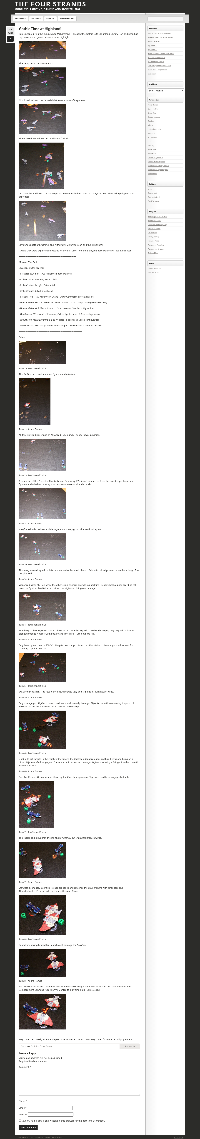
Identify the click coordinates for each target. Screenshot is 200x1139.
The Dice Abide (153, 241)
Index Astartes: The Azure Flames (160, 37)
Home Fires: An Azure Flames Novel (161, 54)
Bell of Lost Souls (154, 221)
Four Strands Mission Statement (160, 33)
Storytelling (67, 18)
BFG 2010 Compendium (156, 58)
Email (23, 1107)
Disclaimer (152, 74)
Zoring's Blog (153, 253)
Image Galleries (154, 41)
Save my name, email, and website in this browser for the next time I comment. (63, 1120)
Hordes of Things (154, 229)
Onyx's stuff (152, 233)
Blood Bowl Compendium (157, 70)
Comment (25, 1066)
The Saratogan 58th (155, 157)
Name (23, 1101)
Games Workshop (154, 268)
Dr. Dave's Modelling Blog (157, 225)
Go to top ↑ (178, 1138)
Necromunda (153, 137)
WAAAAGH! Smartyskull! (156, 161)
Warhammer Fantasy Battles (158, 166)
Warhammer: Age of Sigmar (158, 170)
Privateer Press (153, 272)
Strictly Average (154, 237)
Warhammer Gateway (156, 249)
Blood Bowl (152, 113)
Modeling (20, 18)
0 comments (130, 1046)
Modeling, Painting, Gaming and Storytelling (47, 9)
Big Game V (152, 45)
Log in (150, 189)
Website (23, 1114)
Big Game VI (152, 49)
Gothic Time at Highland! (40, 28)
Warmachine (152, 174)
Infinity (150, 125)
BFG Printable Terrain (156, 62)
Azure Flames (153, 105)
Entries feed (152, 193)
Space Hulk (152, 149)
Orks (149, 141)
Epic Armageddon (154, 117)
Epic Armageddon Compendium (159, 66)
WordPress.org (153, 201)
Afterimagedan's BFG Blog (157, 216)
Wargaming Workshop (156, 245)
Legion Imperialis (154, 129)
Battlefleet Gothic (38, 1046)
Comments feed (154, 197)
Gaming (50, 18)
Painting (36, 18)
